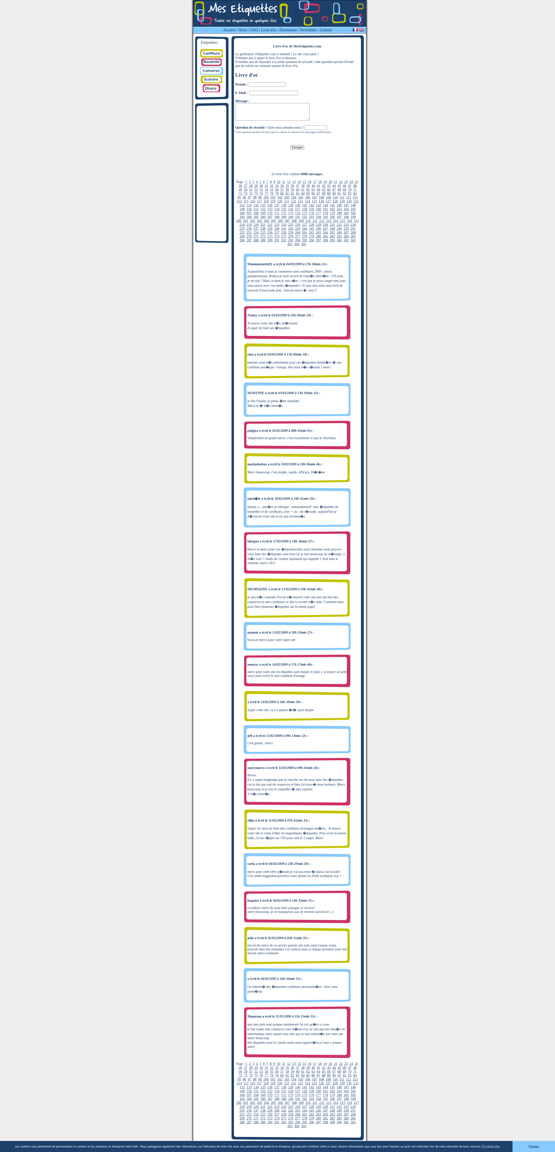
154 (276, 209)
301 (346, 240)
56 (277, 189)
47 (349, 186)
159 (311, 209)
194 (318, 217)
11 (283, 182)
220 (256, 225)
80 (282, 193)
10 (278, 182)
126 (321, 201)
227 (304, 225)
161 (325, 209)
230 (325, 225)
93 (349, 193)
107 (314, 197)
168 (256, 213)
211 (314, 221)
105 (300, 197)
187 (270, 217)
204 (266, 221)
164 (346, 209)
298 (325, 240)
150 (249, 209)
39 (308, 186)
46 (344, 186)
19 (325, 182)
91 (339, 193)
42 (323, 186)
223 (276, 225)
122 (293, 201)
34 (282, 186)
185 (256, 217)
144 (325, 205)
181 (346, 213)
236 (249, 228)
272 (263, 236)
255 (263, 232)
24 (351, 182)
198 (346, 217)
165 (353, 209)
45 (339, 186)
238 (263, 228)
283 (339, 236)
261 (304, 232)
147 (346, 205)
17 (315, 182)
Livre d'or (268, 29)
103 (286, 197)
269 (242, 236)
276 (290, 236)
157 (297, 209)
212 (321, 221)
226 (297, 225)
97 (249, 197)
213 (328, 221)
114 (239, 201)
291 (276, 240)
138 (283, 205)
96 (244, 197)
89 (329, 193)
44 (334, 186)
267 (346, 232)
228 (311, 225)
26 (240, 186)
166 (242, 213)
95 (239, 197)
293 (290, 240)
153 (270, 209)
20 (330, 182)
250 (346, 228)
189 (283, 217)
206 (280, 221)
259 (290, 232)
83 (297, 193)
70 (349, 189)
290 (270, 240)
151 (256, 209)
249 (339, 228)
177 (318, 213)
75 (256, 193)
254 (256, 232)
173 (290, 213)
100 (266, 197)
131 (356, 201)
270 (249, 236)
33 (277, 186)
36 (292, 186)
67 (334, 189)
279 (311, 236)
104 (293, 197)
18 (320, 182)
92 (344, 193)
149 (242, 209)
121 (286, 201)
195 (325, 217)
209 (301, 221)
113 (355, 197)
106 (307, 197)
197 (339, 217)
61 (303, 189)
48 (355, 186)
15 (304, 182)
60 (297, 189)
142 (311, 205)
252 (242, 232)
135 (263, 205)
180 (339, 213)
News (242, 29)
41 (318, 186)
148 (353, 205)
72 (240, 193)
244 (304, 228)
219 (249, 225)
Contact (326, 29)
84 (303, 193)
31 (266, 186)
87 (318, 193)
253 (249, 232)
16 (309, 182)
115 (245, 201)
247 (325, 228)
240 (276, 228)
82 (292, 193)
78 (271, 193)
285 (353, 236)
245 (311, 228)
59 (292, 189)
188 (276, 217)
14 (299, 182)
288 (256, 240)
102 (279, 197)
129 (342, 201)
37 (297, 186)
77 (266, 193)
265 (332, 232)
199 (353, 217)
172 (283, 213)
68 (339, 189)
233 (346, 225)
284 (346, 236)
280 (318, 236)
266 (339, 232)
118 (266, 201)
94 (355, 193)
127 (328, 201)
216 (349, 221)
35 (287, 186)
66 (329, 189)
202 (252, 221)
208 (294, 221)
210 (308, 221)
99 (260, 197)
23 (346, 182)
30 (261, 186)
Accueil (229, 29)
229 (318, 225)
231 (332, 225)
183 (242, 217)
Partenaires (288, 29)
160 (318, 209)
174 (297, 213)
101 (273, 197)
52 (256, 189)
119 (272, 201)
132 (242, 205)
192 (304, 217)
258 (283, 232)
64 (318, 189)
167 (249, 213)
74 (251, 193)
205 (273, 221)
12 (289, 182)
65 (323, 189)
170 (270, 213)
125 (314, 201)
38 (303, 186)
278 (304, 236)
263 (318, 232)
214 (335, 221)
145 (332, 205)
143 (318, 205)
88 (323, 193)
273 (270, 236)
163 (339, 209)
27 (245, 186)
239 (270, 228)
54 (266, 189)
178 (325, 213)
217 (356, 221)
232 (339, 225)
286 (242, 240)
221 (263, 225)
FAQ (254, 29)
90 (334, 193)
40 (313, 186)
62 (308, 189)
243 (297, 228)
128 (335, 201)
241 (283, 228)
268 (353, 232)
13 (294, 182)
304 (296, 244)
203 (259, 221)
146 (339, 205)
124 (307, 201)
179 (332, 213)
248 (332, 228)
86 (313, 193)
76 (261, 193)
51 (251, 189)
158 (304, 209)
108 (321, 197)
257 (276, 232)
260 (297, 232)
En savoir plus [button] (491, 1146)
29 (256, 186)
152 (263, 209)
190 (290, 217)
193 (311, 217)
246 (318, 228)
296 (311, 240)
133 (249, 205)
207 (287, 221)
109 (328, 197)
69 (344, 189)
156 (290, 209)
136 (270, 205)
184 (249, 217)
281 (325, 236)
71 (355, 189)
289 (263, 240)
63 (313, 189)
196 (332, 217)
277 (297, 236)
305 (303, 244)
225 (290, 225)
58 (287, 189)
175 (304, 213)
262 (311, 232)
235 (242, 228)
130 (349, 201)
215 (342, 221)
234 (353, 225)
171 (276, 213)
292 (283, 240)
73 (245, 193)
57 (282, 189)
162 (332, 209)
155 (283, 209)
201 (245, 221)
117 (259, 201)
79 (277, 193)
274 (276, 236)
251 (353, 228)
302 (353, 240)
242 (290, 228)
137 (276, 205)
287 (249, 240)
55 (271, 189)
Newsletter (308, 29)
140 (297, 205)
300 (339, 240)
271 (256, 236)
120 (279, 201)
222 (270, 225)
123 (300, 201)
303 (289, 244)
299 (332, 240)
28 (251, 186)
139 (290, 205)
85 (308, 193)
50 (245, 189)
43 (329, 186)
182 (353, 213)
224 (283, 225)
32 (271, 186)
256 (270, 232)
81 (287, 193)
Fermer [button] (534, 1146)
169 (263, 213)
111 (342, 197)
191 (297, 217)
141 (304, 205)
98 (254, 197)
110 (335, 197)
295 (304, 240)
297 (318, 240)
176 (311, 213)
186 (263, 217)
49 (240, 189)
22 (341, 182)
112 (348, 197)
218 (242, 225)
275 (283, 236)
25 (356, 182)
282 (332, 236)
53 (261, 189)
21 (335, 182)
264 (325, 232)
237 (256, 228)
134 (256, 205)
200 (238, 221)
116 (252, 201)
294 (297, 240)
